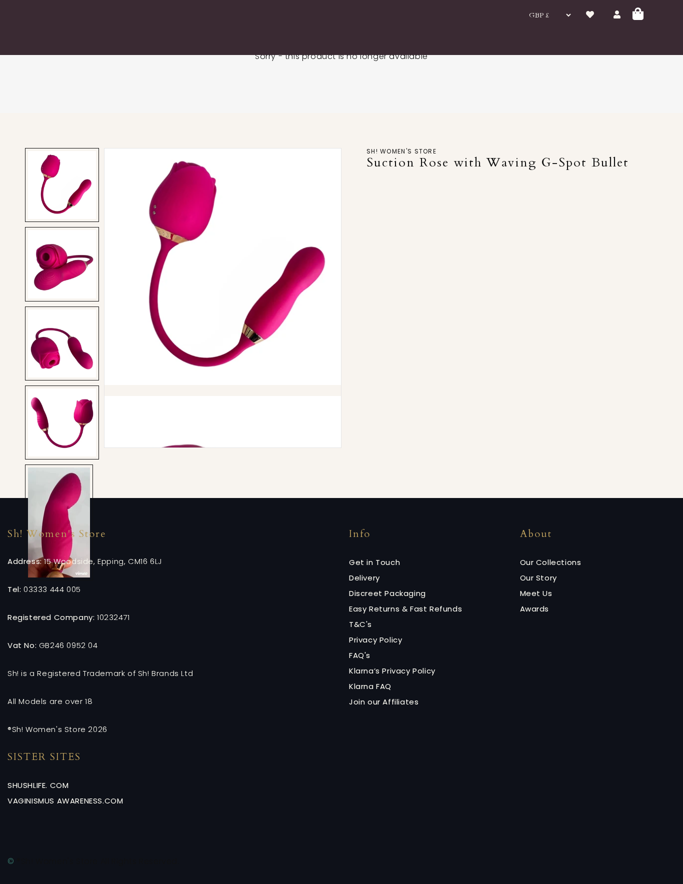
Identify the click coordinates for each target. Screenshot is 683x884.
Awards (535, 609)
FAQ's (359, 655)
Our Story (538, 577)
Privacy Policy (375, 639)
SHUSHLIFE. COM (38, 785)
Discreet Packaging (387, 593)
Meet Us (536, 593)
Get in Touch (374, 562)
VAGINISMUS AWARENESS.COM (65, 801)
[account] (617, 15)
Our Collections (551, 562)
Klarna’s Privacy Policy (392, 671)
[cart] (638, 15)
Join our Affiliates (383, 701)
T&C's (360, 624)
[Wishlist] (590, 15)
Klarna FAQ (370, 686)
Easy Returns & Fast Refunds (405, 609)
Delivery (364, 577)
